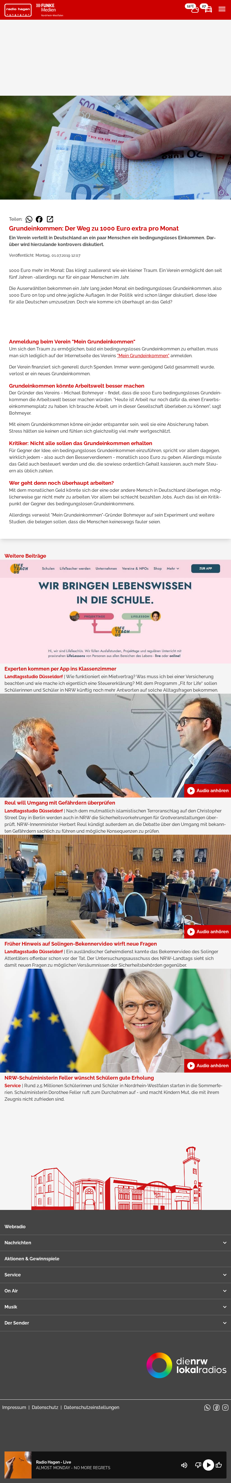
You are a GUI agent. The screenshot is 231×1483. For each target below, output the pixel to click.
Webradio (15, 1226)
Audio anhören (207, 790)
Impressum (14, 1407)
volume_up (184, 1465)
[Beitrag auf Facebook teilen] (39, 219)
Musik (11, 1307)
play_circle (208, 1465)
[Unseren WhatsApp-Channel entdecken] (207, 1407)
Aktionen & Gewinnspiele (32, 1258)
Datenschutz (45, 1407)
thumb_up (218, 1465)
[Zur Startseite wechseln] (18, 10)
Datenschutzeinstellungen (91, 1407)
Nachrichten (18, 1242)
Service (13, 1274)
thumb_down (198, 1465)
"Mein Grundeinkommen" (143, 355)
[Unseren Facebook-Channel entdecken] (216, 1407)
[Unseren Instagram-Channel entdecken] (225, 1407)
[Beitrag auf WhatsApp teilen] (29, 219)
